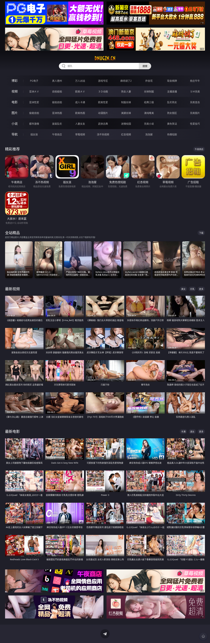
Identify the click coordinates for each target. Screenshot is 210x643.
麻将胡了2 (126, 80)
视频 (15, 91)
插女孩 (34, 134)
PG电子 (34, 80)
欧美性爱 (103, 102)
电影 (15, 102)
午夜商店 (57, 134)
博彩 (15, 81)
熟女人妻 (126, 91)
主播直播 (172, 91)
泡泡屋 (149, 134)
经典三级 (149, 102)
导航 (15, 134)
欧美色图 (80, 113)
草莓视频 (80, 134)
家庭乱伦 (57, 123)
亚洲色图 (57, 113)
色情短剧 (172, 134)
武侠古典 (103, 123)
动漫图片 (103, 113)
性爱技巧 (195, 123)
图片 (15, 113)
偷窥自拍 (34, 113)
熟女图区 (172, 113)
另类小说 (149, 123)
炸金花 (149, 80)
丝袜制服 (149, 91)
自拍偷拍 (57, 91)
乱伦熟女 (172, 102)
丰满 (183, 431)
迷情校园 (126, 123)
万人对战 (80, 80)
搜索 (145, 66)
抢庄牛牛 (195, 80)
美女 (183, 288)
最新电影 (12, 431)
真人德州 (57, 80)
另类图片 (195, 113)
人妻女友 (80, 123)
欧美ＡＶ (80, 91)
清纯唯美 (149, 113)
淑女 (192, 431)
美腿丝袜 (126, 113)
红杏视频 (126, 134)
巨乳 (192, 288)
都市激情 (34, 123)
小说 (15, 124)
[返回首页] (203, 636)
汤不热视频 (103, 134)
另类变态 (195, 102)
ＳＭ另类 (195, 91)
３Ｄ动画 (103, 91)
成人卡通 (80, 102)
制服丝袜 (126, 102)
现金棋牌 (172, 80)
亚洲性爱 (34, 102)
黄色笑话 (172, 123)
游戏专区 (103, 80)
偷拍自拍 (57, 102)
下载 (201, 232)
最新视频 (12, 288)
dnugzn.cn (105, 58)
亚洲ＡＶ (34, 91)
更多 (201, 288)
